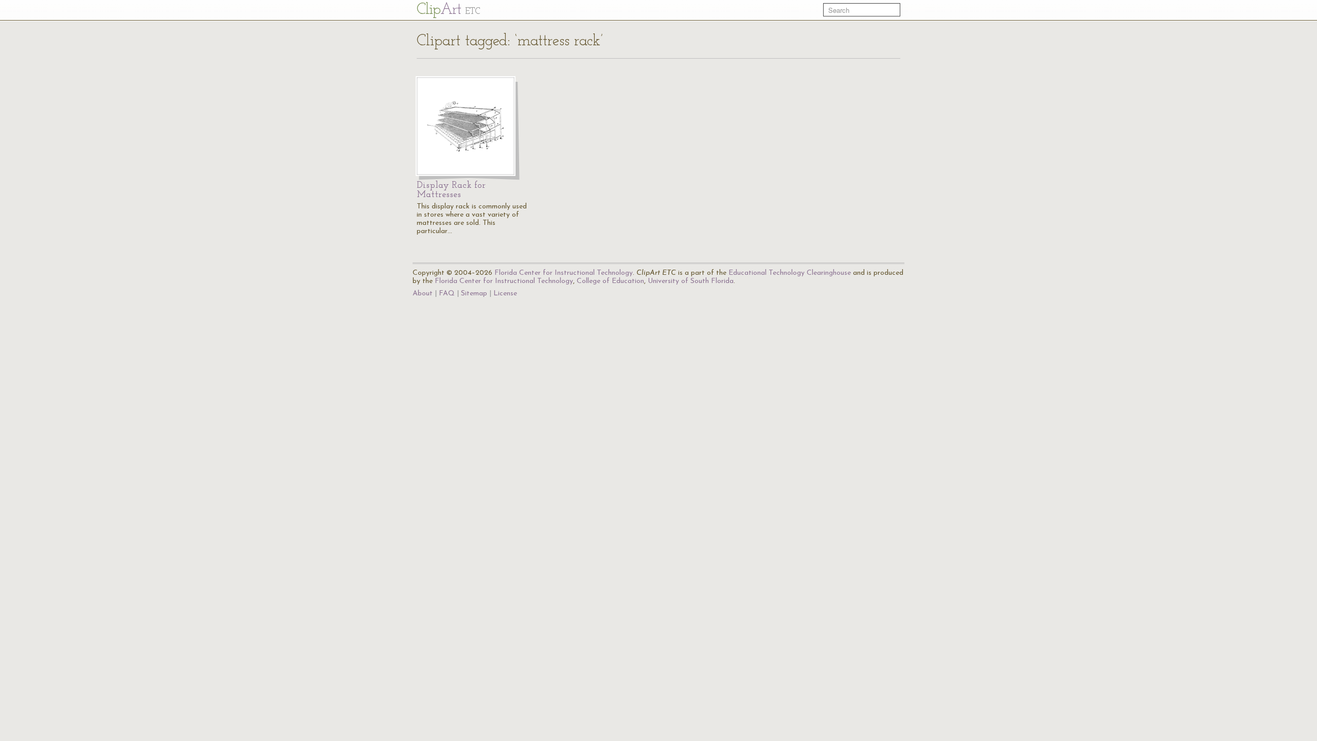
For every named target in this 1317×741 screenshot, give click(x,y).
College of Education (610, 281)
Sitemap (474, 293)
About (423, 293)
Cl (448, 10)
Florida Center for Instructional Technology (563, 273)
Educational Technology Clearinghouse (789, 273)
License (505, 293)
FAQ (447, 293)
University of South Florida (691, 281)
